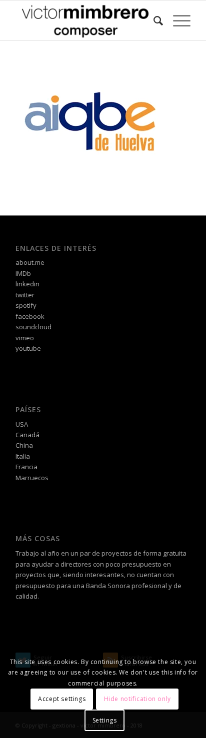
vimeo (25, 337)
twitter (25, 294)
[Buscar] (153, 20)
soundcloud (34, 326)
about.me (30, 262)
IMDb (23, 273)
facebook (30, 316)
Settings (104, 720)
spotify (26, 305)
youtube (28, 348)
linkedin (28, 283)
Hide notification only (137, 699)
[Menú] (176, 20)
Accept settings (62, 699)
